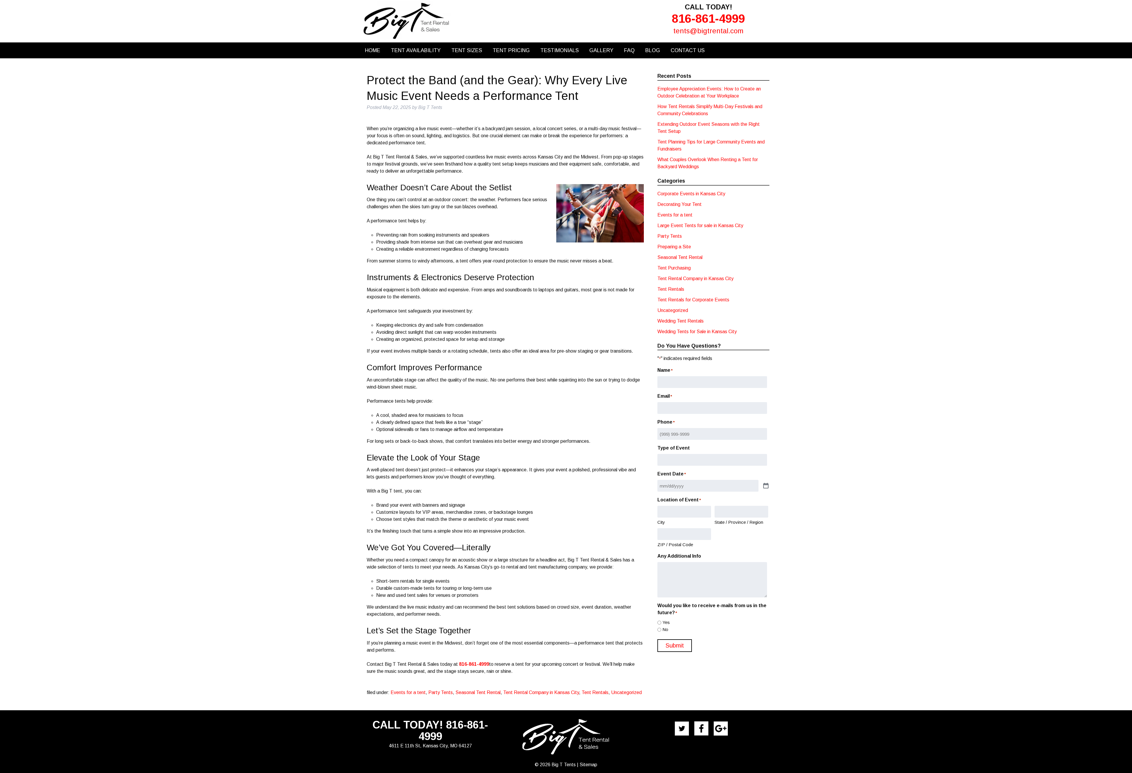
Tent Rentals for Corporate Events (693, 299)
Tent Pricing (511, 50)
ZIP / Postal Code (675, 544)
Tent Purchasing (674, 267)
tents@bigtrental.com (708, 31)
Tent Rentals (595, 692)
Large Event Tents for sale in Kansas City (700, 225)
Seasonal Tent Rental (478, 692)
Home (372, 50)
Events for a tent (408, 692)
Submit (674, 645)
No (665, 629)
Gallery (601, 50)
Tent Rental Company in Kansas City (541, 692)
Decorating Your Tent (679, 204)
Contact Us (688, 50)
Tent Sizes (466, 50)
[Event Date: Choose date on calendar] (765, 486)
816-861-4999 (708, 18)
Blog (652, 50)
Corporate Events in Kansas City (691, 193)
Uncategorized (626, 692)
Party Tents (440, 692)
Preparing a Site (674, 246)
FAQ (629, 50)
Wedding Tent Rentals (680, 320)
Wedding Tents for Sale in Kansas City (697, 331)
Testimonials (559, 50)
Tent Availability (416, 50)
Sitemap (588, 764)
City (661, 522)
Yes (666, 622)
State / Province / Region (739, 522)
